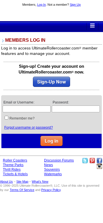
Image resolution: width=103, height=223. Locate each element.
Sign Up (75, 4)
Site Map (22, 181)
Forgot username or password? (28, 128)
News (48, 165)
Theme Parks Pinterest (92, 161)
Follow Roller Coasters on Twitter (85, 161)
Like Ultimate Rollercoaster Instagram (99, 166)
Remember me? (22, 118)
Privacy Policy (51, 190)
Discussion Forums (59, 160)
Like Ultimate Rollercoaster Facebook (99, 161)
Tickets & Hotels (15, 174)
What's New (40, 181)
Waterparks (53, 174)
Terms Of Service (22, 190)
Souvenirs (52, 170)
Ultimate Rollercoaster (51, 14)
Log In (41, 4)
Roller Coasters (15, 160)
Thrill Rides (12, 170)
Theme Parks (13, 165)
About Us (6, 181)
